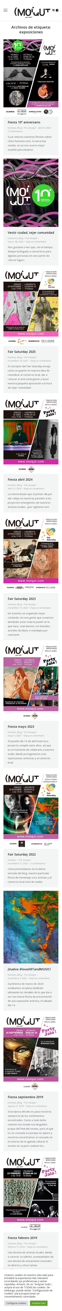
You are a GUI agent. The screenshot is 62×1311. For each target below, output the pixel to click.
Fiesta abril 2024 (20, 479)
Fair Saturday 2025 (22, 352)
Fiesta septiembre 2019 (25, 1097)
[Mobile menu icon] (5, 10)
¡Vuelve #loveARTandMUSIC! (29, 969)
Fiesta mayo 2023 (21, 726)
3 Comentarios (38, 863)
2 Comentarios (15, 131)
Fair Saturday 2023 (22, 599)
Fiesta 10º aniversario (24, 122)
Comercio (13, 238)
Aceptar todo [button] (38, 1303)
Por (30, 127)
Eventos (12, 127)
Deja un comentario (36, 241)
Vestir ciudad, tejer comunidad (31, 232)
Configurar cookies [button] (16, 1303)
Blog (19, 127)
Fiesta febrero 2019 (22, 1238)
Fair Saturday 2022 (22, 854)
